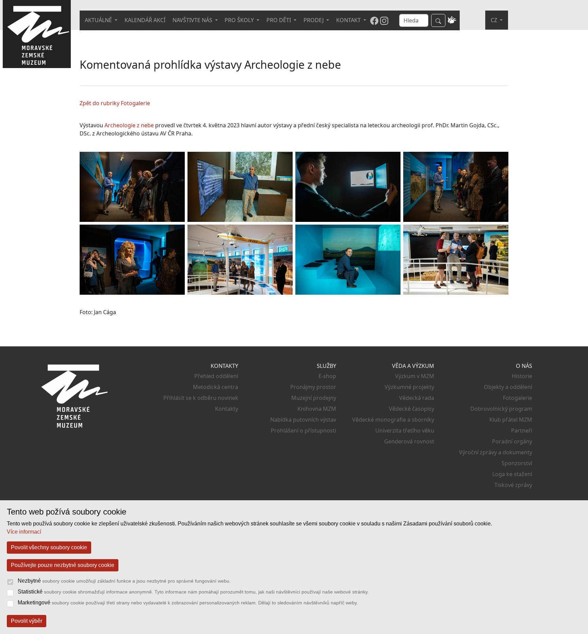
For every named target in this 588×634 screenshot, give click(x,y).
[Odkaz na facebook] (374, 20)
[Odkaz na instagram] (384, 20)
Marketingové (188, 602)
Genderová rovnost (409, 441)
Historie (522, 376)
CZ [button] (495, 20)
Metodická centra (215, 387)
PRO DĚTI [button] (279, 20)
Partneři (521, 430)
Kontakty (226, 408)
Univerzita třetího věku (404, 430)
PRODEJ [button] (314, 20)
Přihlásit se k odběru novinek (200, 398)
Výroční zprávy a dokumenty (495, 452)
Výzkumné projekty (409, 387)
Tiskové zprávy (513, 485)
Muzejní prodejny (313, 398)
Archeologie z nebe (129, 125)
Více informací (24, 532)
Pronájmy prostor (313, 387)
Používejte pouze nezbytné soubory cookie (62, 565)
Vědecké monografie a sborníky (393, 419)
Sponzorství (517, 463)
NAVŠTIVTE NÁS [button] (193, 20)
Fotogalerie (517, 398)
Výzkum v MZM (414, 376)
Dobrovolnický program (501, 408)
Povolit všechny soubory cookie (49, 547)
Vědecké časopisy (411, 408)
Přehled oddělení (216, 376)
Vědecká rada (416, 398)
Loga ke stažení (512, 474)
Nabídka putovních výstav (303, 419)
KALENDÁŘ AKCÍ (145, 20)
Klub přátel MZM (510, 419)
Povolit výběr (26, 621)
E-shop (327, 376)
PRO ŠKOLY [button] (240, 20)
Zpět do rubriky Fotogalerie (115, 103)
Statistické (193, 592)
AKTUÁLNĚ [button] (99, 20)
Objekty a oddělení (508, 387)
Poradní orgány (512, 441)
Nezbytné (124, 581)
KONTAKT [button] (349, 20)
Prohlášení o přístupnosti (303, 430)
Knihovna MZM (316, 408)
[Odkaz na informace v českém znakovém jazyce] (452, 20)
